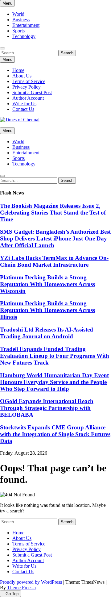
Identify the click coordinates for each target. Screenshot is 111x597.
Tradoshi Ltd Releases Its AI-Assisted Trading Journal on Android (46, 333)
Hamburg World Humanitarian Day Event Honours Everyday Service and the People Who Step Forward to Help (54, 382)
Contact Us (23, 109)
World (18, 14)
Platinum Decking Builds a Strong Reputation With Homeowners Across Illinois (47, 310)
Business (21, 19)
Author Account (28, 98)
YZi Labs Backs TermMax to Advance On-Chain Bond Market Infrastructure (54, 261)
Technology (23, 36)
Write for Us (24, 103)
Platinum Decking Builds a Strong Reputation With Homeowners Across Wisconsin (47, 284)
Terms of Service (28, 81)
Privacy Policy (26, 87)
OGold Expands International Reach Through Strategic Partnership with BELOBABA (46, 408)
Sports (18, 30)
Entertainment (25, 25)
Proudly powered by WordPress (31, 582)
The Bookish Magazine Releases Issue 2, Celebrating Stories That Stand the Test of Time (53, 212)
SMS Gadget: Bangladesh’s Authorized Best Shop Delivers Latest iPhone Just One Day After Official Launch (55, 238)
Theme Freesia (21, 587)
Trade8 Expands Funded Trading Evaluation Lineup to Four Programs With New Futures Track (54, 356)
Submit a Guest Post (32, 92)
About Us (21, 75)
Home (18, 70)
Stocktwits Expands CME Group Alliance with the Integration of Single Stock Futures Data (55, 434)
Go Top (12, 593)
